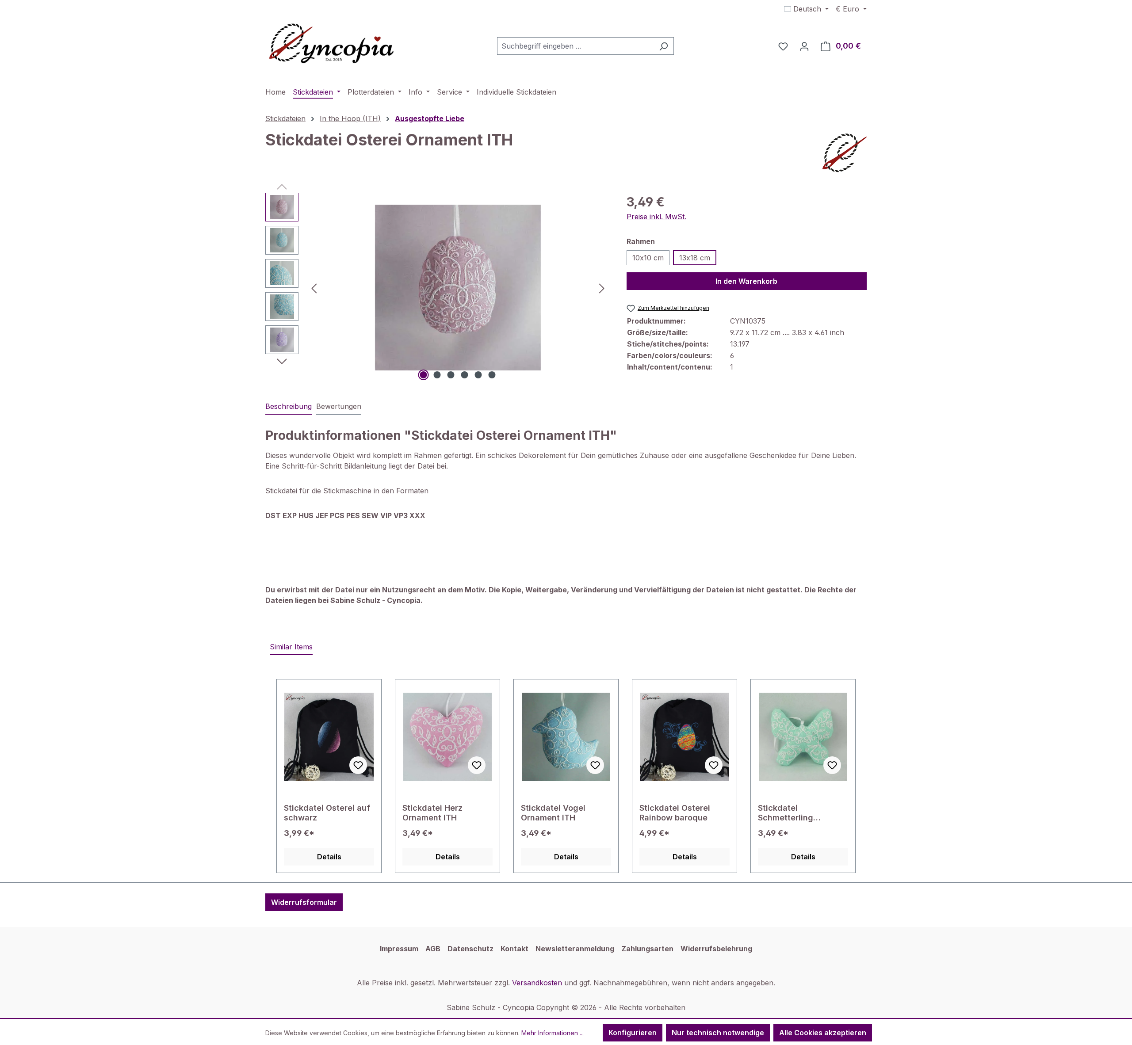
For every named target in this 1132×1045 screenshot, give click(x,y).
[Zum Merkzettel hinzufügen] (358, 765)
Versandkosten (537, 982)
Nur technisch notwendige (718, 1032)
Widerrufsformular (304, 902)
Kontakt (514, 948)
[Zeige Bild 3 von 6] (451, 374)
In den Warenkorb (746, 281)
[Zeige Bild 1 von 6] (423, 374)
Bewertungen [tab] (338, 406)
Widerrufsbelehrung (716, 948)
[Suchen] (663, 46)
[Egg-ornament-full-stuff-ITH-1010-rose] (458, 287)
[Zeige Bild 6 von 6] (492, 374)
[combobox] (575, 46)
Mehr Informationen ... (552, 1033)
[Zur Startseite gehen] (331, 44)
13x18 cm (694, 257)
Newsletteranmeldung (574, 948)
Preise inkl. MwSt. (656, 216)
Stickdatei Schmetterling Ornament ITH (785, 813)
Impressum (399, 948)
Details (329, 856)
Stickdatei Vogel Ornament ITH (553, 812)
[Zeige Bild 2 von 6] (437, 374)
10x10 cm (648, 257)
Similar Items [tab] (291, 646)
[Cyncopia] (844, 153)
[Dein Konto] (804, 46)
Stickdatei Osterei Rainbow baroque (674, 812)
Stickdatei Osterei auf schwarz (327, 812)
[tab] (288, 407)
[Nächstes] (601, 287)
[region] (437, 288)
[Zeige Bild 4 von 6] (464, 374)
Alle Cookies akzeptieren (822, 1032)
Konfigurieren (632, 1032)
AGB (432, 948)
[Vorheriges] (314, 287)
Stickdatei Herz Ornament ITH (432, 812)
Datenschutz (470, 948)
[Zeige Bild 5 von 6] (478, 374)
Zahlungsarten (647, 948)
